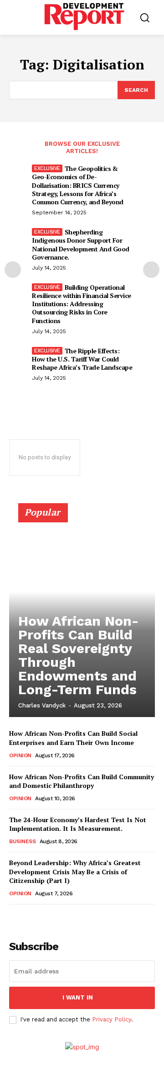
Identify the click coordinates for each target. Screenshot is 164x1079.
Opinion (20, 755)
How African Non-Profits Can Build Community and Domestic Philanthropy (81, 781)
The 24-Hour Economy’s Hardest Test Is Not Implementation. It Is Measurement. (77, 824)
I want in (77, 997)
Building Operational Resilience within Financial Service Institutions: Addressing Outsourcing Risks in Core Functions (81, 304)
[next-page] (151, 269)
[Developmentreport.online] (84, 16)
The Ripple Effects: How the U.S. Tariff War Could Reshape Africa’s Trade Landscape (82, 359)
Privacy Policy (111, 1019)
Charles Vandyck (42, 705)
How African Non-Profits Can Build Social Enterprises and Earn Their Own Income (73, 738)
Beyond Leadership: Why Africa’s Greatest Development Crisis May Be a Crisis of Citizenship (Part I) (75, 871)
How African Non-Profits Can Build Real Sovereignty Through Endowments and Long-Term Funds (78, 655)
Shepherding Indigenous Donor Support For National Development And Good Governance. (80, 244)
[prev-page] (13, 269)
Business (22, 841)
